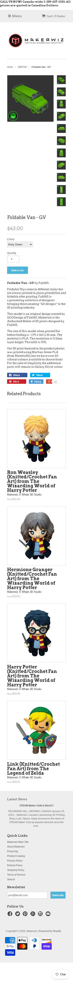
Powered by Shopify (50, 931)
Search (11, 879)
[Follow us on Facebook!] (11, 915)
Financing (12, 851)
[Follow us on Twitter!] (18, 915)
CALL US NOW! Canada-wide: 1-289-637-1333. (32, 1)
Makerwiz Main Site (18, 842)
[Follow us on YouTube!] (49, 915)
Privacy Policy (15, 860)
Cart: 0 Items (55, 16)
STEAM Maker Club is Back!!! (36, 805)
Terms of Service (16, 874)
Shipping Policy (15, 870)
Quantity (11, 253)
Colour (11, 239)
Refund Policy (15, 865)
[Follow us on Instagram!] (41, 915)
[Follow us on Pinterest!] (26, 915)
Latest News (17, 799)
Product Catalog (16, 856)
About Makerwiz (16, 846)
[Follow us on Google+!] (33, 915)
